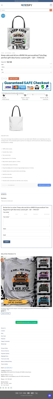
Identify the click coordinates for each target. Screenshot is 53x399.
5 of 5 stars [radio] (41, 214)
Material (3, 338)
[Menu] (2, 5)
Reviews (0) (3, 194)
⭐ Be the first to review (44, 185)
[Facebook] (1, 388)
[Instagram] (4, 388)
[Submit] (51, 10)
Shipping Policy (4, 356)
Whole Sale (3, 344)
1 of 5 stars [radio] (5, 214)
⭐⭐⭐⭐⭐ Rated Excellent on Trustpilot (26, 322)
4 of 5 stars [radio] (30, 214)
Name (4, 228)
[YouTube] (6, 388)
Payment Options (5, 353)
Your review (6, 216)
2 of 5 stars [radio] (12, 214)
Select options (5, 313)
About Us (3, 328)
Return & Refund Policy (6, 361)
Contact (3, 330)
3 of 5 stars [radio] (21, 214)
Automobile (8, 53)
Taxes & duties (4, 364)
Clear (51, 63)
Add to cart (14, 78)
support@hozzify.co (8, 367)
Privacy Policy (4, 348)
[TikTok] (11, 388)
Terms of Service (5, 350)
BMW (13, 53)
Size (2, 69)
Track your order (5, 358)
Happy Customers (5, 341)
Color (2, 64)
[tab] (3, 194)
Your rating (6, 212)
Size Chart (3, 336)
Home (2, 53)
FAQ (2, 333)
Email (4, 235)
